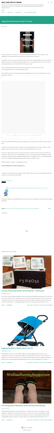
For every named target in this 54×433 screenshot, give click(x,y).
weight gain (18, 208)
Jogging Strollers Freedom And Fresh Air (17, 348)
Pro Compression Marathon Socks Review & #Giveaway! (23, 405)
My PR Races (18, 12)
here (24, 165)
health (7, 208)
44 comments (9, 305)
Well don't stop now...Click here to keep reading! (39, 305)
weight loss (25, 208)
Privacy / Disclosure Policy (30, 12)
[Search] (48, 2)
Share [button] (49, 208)
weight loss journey (33, 208)
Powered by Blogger (27, 427)
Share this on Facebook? (7, 180)
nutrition (11, 208)
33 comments (9, 420)
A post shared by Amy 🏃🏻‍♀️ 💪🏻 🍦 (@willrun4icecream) (16, 135)
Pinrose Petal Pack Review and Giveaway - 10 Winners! (23, 291)
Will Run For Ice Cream (11, 2)
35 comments (9, 362)
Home (3, 12)
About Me (10, 12)
